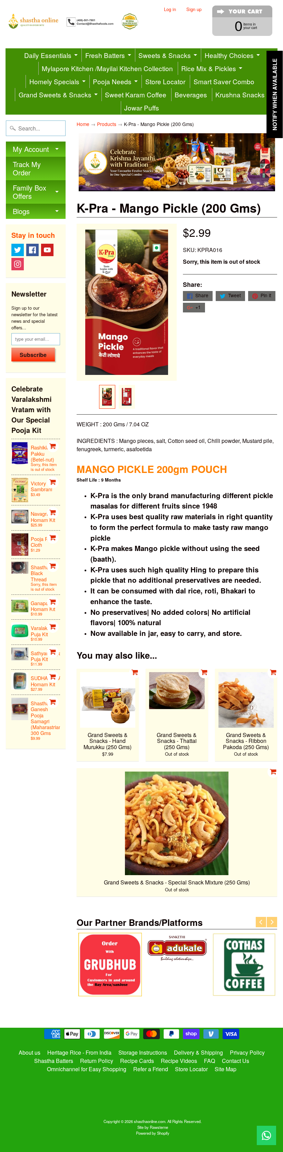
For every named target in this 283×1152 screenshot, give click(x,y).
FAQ (209, 1061)
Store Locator (165, 81)
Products (106, 123)
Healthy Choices (229, 55)
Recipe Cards (137, 1061)
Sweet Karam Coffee (135, 94)
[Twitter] (17, 250)
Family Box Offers (29, 192)
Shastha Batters (53, 1061)
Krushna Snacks (240, 94)
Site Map (225, 1069)
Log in (170, 9)
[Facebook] (32, 250)
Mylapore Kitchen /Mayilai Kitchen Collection (107, 68)
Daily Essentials (47, 55)
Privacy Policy (247, 1052)
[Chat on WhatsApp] (266, 1135)
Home (83, 123)
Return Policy (96, 1061)
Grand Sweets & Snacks (55, 94)
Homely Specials (54, 81)
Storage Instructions (142, 1052)
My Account (31, 149)
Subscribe (33, 355)
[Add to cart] (53, 446)
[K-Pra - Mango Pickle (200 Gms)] (107, 397)
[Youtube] (47, 250)
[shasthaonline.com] (79, 21)
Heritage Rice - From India (79, 1052)
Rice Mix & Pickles (208, 68)
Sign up (194, 9)
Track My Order (27, 168)
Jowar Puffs (141, 107)
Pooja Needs (112, 81)
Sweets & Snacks (164, 55)
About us (29, 1052)
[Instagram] (17, 264)
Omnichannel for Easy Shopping (86, 1069)
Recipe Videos (179, 1061)
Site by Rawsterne (152, 1127)
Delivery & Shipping (198, 1052)
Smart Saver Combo (224, 81)
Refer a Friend (150, 1069)
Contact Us (235, 1061)
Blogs (21, 211)
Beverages (191, 94)
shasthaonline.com (149, 1121)
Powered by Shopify (152, 1133)
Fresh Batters (105, 55)
